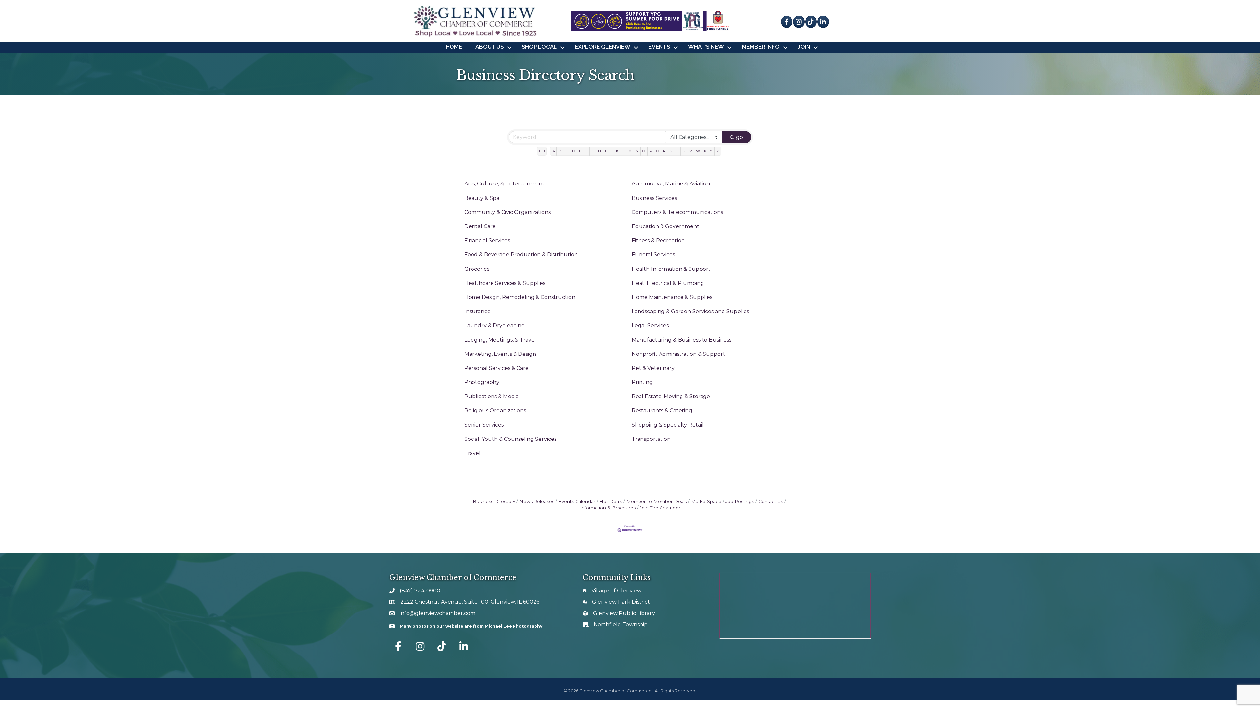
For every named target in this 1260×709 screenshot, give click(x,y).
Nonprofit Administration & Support (678, 354)
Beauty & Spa (481, 198)
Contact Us (770, 501)
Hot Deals (610, 501)
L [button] (623, 151)
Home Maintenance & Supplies (672, 297)
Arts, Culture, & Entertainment (504, 184)
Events (659, 46)
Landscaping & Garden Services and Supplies (690, 311)
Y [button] (711, 151)
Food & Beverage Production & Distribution (521, 254)
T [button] (677, 151)
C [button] (567, 151)
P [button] (651, 151)
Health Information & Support (671, 269)
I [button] (605, 151)
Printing (642, 382)
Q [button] (657, 151)
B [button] (560, 151)
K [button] (617, 151)
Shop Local (539, 46)
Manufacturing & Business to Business (681, 340)
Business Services (654, 198)
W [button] (698, 151)
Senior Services (484, 425)
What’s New (706, 46)
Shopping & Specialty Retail (668, 425)
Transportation (651, 439)
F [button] (586, 151)
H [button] (599, 151)
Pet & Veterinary (653, 368)
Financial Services (487, 240)
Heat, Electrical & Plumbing (668, 283)
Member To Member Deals (656, 501)
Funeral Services (653, 254)
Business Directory (494, 501)
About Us (489, 46)
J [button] (611, 151)
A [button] (553, 151)
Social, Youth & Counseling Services (510, 439)
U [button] (683, 151)
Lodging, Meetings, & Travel (500, 340)
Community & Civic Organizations (507, 212)
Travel (472, 453)
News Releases (536, 501)
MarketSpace (706, 501)
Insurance (477, 311)
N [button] (637, 151)
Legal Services (650, 325)
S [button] (671, 151)
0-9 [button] (542, 151)
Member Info (761, 46)
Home (454, 46)
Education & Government (665, 226)
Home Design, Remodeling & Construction (519, 297)
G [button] (593, 151)
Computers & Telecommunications (677, 212)
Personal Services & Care (496, 368)
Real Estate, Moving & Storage (671, 396)
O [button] (643, 151)
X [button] (705, 151)
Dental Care (480, 226)
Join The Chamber (660, 507)
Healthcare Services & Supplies (504, 283)
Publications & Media (491, 396)
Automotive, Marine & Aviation (671, 184)
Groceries (476, 269)
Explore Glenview (602, 46)
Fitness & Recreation (658, 240)
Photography (481, 382)
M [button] (630, 151)
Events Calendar (576, 501)
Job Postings (739, 501)
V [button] (690, 151)
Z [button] (717, 151)
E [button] (580, 151)
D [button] (573, 151)
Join (804, 46)
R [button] (664, 151)
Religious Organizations (495, 410)
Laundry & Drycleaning (494, 325)
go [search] (739, 137)
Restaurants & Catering (662, 410)
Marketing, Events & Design (500, 354)
